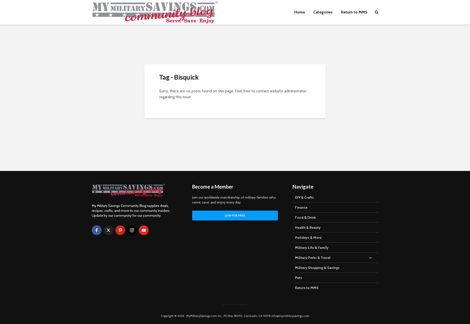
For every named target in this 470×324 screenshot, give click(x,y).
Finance (301, 207)
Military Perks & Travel (312, 257)
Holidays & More (308, 237)
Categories (323, 12)
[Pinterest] (120, 230)
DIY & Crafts (304, 197)
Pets (298, 278)
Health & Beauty (308, 227)
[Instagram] (132, 230)
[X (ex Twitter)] (108, 230)
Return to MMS (354, 12)
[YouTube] (144, 230)
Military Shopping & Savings (317, 267)
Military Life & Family (312, 247)
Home (299, 12)
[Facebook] (97, 230)
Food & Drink (305, 217)
